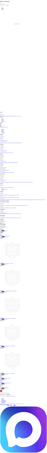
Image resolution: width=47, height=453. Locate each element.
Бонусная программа (4, 401)
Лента (9, 182)
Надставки (11, 152)
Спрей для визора (10, 162)
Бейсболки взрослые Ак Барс (3, 199)
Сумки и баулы (14, 182)
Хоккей (2, 118)
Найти (7, 5)
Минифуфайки (19, 205)
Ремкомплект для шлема (15, 162)
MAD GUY (5, 167)
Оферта (9, 404)
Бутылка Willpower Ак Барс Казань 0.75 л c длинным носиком (7, 373)
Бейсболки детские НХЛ (23, 199)
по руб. (5, 264)
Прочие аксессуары (22, 182)
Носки (3, 182)
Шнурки (11, 182)
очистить (1, 224)
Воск (9, 152)
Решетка (3, 162)
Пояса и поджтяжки (6, 182)
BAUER (3, 167)
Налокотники (4, 172)
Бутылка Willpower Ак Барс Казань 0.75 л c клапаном (6, 263)
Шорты (9, 172)
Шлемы (2, 130)
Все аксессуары (17, 213)
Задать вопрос (3, 402)
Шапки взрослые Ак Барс (34, 199)
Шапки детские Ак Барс (40, 199)
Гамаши (17, 182)
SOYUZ (7, 140)
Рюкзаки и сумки (23, 205)
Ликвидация (3, 121)
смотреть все (1, 145)
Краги (7, 172)
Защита (19, 182)
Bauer (2, 140)
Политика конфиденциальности (4, 404)
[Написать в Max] (23, 452)
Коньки (2, 129)
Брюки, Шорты (2, 197)
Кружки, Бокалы (16, 205)
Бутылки (1, 182)
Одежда (2, 119)
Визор (1, 162)
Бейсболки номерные (28, 199)
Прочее (26, 205)
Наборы (13, 172)
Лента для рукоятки (6, 152)
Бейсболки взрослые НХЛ (17, 199)
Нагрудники (1, 172)
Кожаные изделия (11, 205)
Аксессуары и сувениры (4, 189)
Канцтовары (7, 205)
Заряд (5, 150)
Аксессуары (3, 131)
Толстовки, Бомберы (10, 197)
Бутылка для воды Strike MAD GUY (4, 387)
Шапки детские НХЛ (6, 200)
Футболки (14, 197)
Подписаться (8, 394)
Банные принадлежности (3, 205)
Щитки (11, 172)
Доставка (3, 8)
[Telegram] (23, 111)
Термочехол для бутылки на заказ (29, 182)
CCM (1, 150)
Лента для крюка (2, 152)
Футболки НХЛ (17, 197)
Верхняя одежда (6, 197)
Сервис (2, 120)
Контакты (3, 398)
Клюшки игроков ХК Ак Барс (3, 187)
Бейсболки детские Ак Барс (10, 199)
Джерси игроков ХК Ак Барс (10, 187)
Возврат (3, 9)
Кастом (2, 132)
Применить (4, 224)
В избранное (1, 232)
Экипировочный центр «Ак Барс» (4, 213)
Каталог (9, 213)
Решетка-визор (5, 162)
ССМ (1, 140)
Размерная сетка (3, 400)
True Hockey (4, 140)
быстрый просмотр (2, 231)
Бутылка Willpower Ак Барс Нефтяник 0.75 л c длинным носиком (8, 318)
